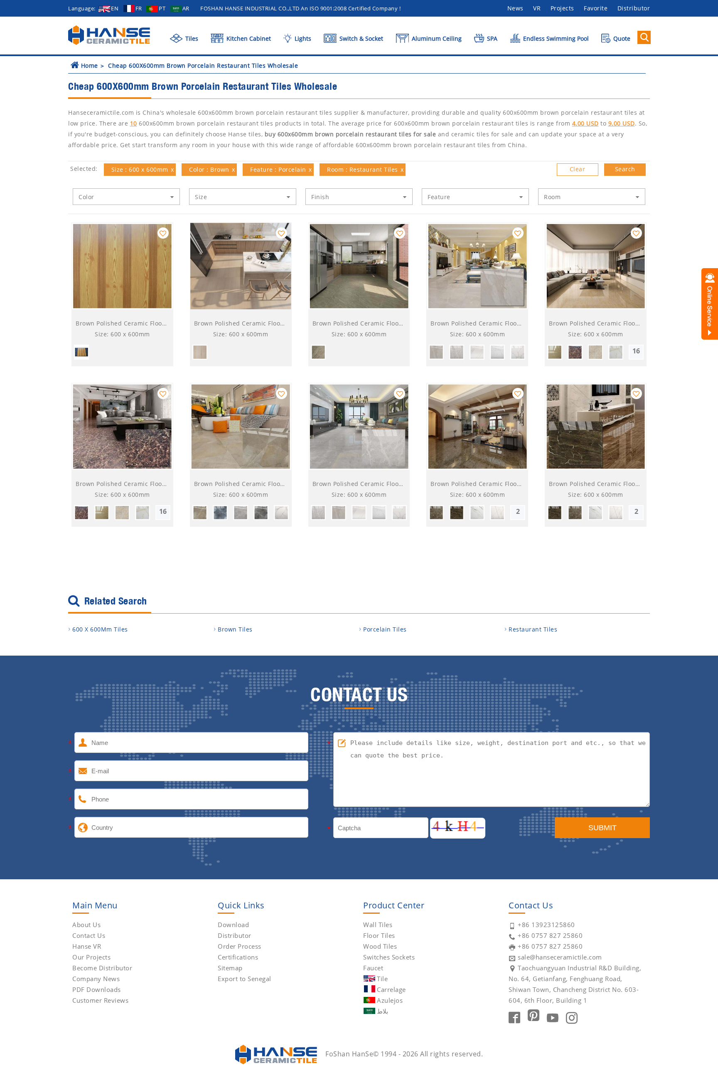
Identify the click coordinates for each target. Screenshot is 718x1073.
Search (625, 169)
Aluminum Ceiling (436, 38)
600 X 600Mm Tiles (100, 629)
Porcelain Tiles (385, 629)
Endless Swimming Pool (555, 38)
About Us (86, 924)
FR (138, 8)
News (515, 8)
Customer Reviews (100, 1000)
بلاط (382, 1011)
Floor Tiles (379, 935)
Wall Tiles (377, 924)
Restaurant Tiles (533, 629)
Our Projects (91, 957)
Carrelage (391, 989)
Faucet (373, 968)
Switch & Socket (360, 38)
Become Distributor (102, 968)
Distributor (633, 8)
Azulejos (390, 1000)
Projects (562, 8)
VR (537, 8)
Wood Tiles (380, 946)
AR (185, 8)
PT (162, 8)
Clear (577, 169)
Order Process (239, 946)
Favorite (595, 8)
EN (114, 8)
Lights (302, 38)
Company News (96, 978)
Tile (382, 978)
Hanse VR (86, 946)
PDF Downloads (96, 989)
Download (233, 924)
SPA (491, 38)
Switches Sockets (389, 957)
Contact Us (88, 935)
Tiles (191, 38)
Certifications (238, 957)
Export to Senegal (244, 978)
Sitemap (230, 968)
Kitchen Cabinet (248, 38)
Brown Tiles (235, 629)
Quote (621, 38)
